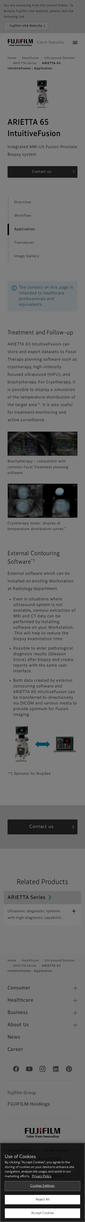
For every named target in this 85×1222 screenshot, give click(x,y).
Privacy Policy (41, 1176)
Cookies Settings (42, 1185)
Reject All (42, 1199)
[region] (42, 1182)
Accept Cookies (42, 1213)
